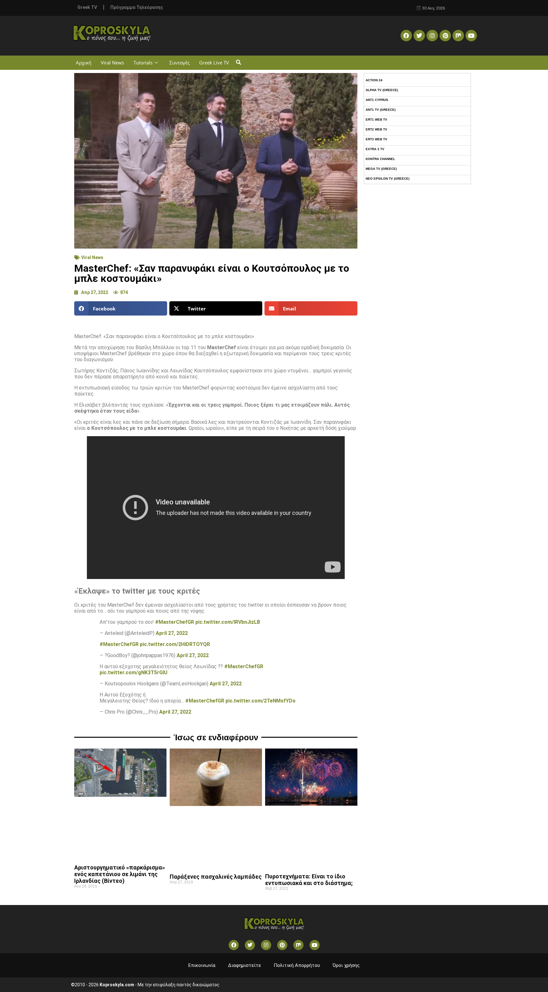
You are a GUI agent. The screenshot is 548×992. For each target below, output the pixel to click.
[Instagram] (432, 35)
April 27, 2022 (172, 633)
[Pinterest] (445, 35)
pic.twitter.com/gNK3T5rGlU (133, 672)
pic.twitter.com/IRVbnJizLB (227, 622)
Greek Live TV (214, 62)
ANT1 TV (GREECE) (380, 109)
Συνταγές (179, 62)
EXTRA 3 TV (375, 149)
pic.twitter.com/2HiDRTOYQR (175, 644)
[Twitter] (419, 35)
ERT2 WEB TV (376, 129)
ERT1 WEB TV (376, 119)
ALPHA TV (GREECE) (382, 90)
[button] (238, 62)
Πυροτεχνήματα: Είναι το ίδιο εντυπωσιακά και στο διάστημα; (309, 879)
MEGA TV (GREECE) (381, 168)
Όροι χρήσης (346, 965)
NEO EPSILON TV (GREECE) (387, 178)
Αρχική (83, 62)
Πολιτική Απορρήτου (297, 965)
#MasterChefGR (174, 622)
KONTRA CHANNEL (380, 159)
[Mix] (458, 35)
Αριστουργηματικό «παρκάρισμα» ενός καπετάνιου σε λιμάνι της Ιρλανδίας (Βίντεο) (119, 874)
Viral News (112, 62)
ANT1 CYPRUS (377, 100)
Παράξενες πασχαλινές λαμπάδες (216, 876)
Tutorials (143, 62)
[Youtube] (471, 35)
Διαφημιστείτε (244, 965)
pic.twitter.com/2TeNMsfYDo (260, 701)
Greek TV (87, 7)
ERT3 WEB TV (376, 139)
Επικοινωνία (201, 965)
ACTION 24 (374, 80)
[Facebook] (406, 35)
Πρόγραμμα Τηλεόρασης (136, 7)
